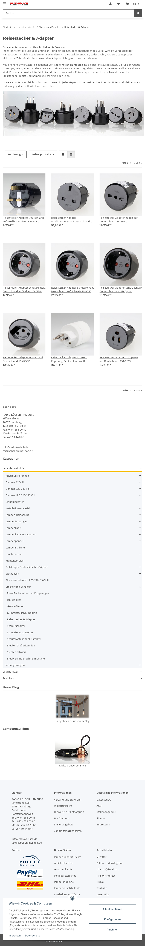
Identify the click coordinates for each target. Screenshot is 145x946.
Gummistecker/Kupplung (22, 612)
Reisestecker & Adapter (21, 619)
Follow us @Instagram (110, 863)
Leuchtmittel (10, 671)
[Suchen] (138, 13)
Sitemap (101, 818)
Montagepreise (15, 560)
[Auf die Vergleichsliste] (30, 179)
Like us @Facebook (108, 869)
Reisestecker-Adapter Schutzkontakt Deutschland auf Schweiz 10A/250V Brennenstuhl (72, 289)
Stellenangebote (63, 824)
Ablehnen (112, 929)
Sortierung (14, 154)
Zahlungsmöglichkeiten (68, 830)
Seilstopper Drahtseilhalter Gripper (27, 567)
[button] (110, 3)
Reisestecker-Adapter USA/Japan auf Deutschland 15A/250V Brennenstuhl (119, 359)
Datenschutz (32, 935)
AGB (99, 805)
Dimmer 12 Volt (15, 482)
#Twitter (101, 857)
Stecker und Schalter (18, 586)
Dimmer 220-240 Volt (18, 488)
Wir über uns (62, 818)
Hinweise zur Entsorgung (69, 812)
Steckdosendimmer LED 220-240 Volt (27, 580)
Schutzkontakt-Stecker (20, 632)
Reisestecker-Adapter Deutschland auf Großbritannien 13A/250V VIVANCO (23, 219)
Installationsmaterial (18, 508)
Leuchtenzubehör (13, 468)
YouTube (102, 888)
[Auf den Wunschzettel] (39, 179)
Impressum (15, 935)
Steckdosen (12, 573)
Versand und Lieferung (67, 799)
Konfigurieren (112, 919)
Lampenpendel (15, 541)
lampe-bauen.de (64, 882)
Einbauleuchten (15, 501)
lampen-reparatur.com (67, 857)
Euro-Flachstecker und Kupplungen (28, 593)
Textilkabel (9, 678)
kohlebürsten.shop (65, 875)
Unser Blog (103, 894)
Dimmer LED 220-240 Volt (21, 495)
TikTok (100, 882)
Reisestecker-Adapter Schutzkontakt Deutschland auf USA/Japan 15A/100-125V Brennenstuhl (121, 289)
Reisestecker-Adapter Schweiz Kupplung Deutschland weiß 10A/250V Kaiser (69, 359)
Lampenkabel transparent (21, 534)
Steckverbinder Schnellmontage (26, 658)
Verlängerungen (15, 665)
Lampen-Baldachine (17, 515)
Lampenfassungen (17, 521)
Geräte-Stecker (16, 606)
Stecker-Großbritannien (21, 645)
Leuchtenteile (14, 554)
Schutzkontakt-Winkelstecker (24, 639)
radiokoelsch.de (63, 863)
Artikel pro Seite (41, 154)
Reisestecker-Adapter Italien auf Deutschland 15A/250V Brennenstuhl (119, 219)
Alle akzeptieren (112, 909)
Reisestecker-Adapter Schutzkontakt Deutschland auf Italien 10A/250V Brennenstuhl (24, 289)
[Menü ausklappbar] (4, 2)
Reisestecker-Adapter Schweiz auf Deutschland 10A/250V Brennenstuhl (23, 359)
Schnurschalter (16, 626)
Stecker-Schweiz (16, 652)
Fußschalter (14, 599)
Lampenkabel (14, 528)
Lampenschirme (15, 547)
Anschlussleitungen (17, 475)
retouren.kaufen (63, 869)
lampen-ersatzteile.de (67, 888)
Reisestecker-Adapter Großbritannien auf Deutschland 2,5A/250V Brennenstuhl (70, 219)
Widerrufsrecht (63, 805)
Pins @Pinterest (106, 875)
